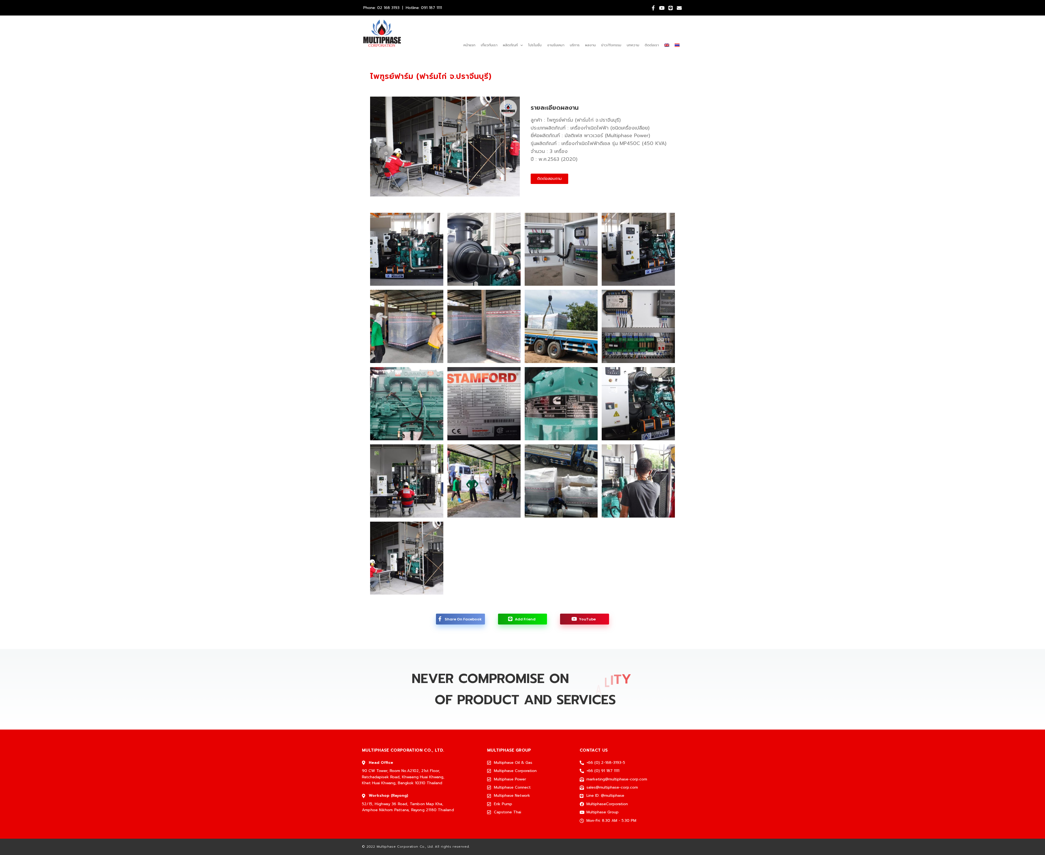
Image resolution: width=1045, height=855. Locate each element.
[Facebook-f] (653, 7)
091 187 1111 (431, 8)
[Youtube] (661, 7)
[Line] (670, 7)
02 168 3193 (388, 8)
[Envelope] (679, 7)
